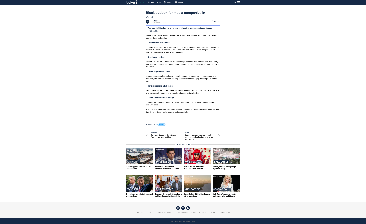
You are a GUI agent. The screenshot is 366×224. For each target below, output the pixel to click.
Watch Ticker (156, 2)
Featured (161, 124)
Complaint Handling (198, 212)
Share (217, 22)
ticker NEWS (154, 21)
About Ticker (140, 212)
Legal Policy (212, 212)
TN (147, 22)
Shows (180, 2)
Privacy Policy (225, 212)
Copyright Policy (181, 212)
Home (142, 2)
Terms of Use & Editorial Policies (160, 212)
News (169, 2)
